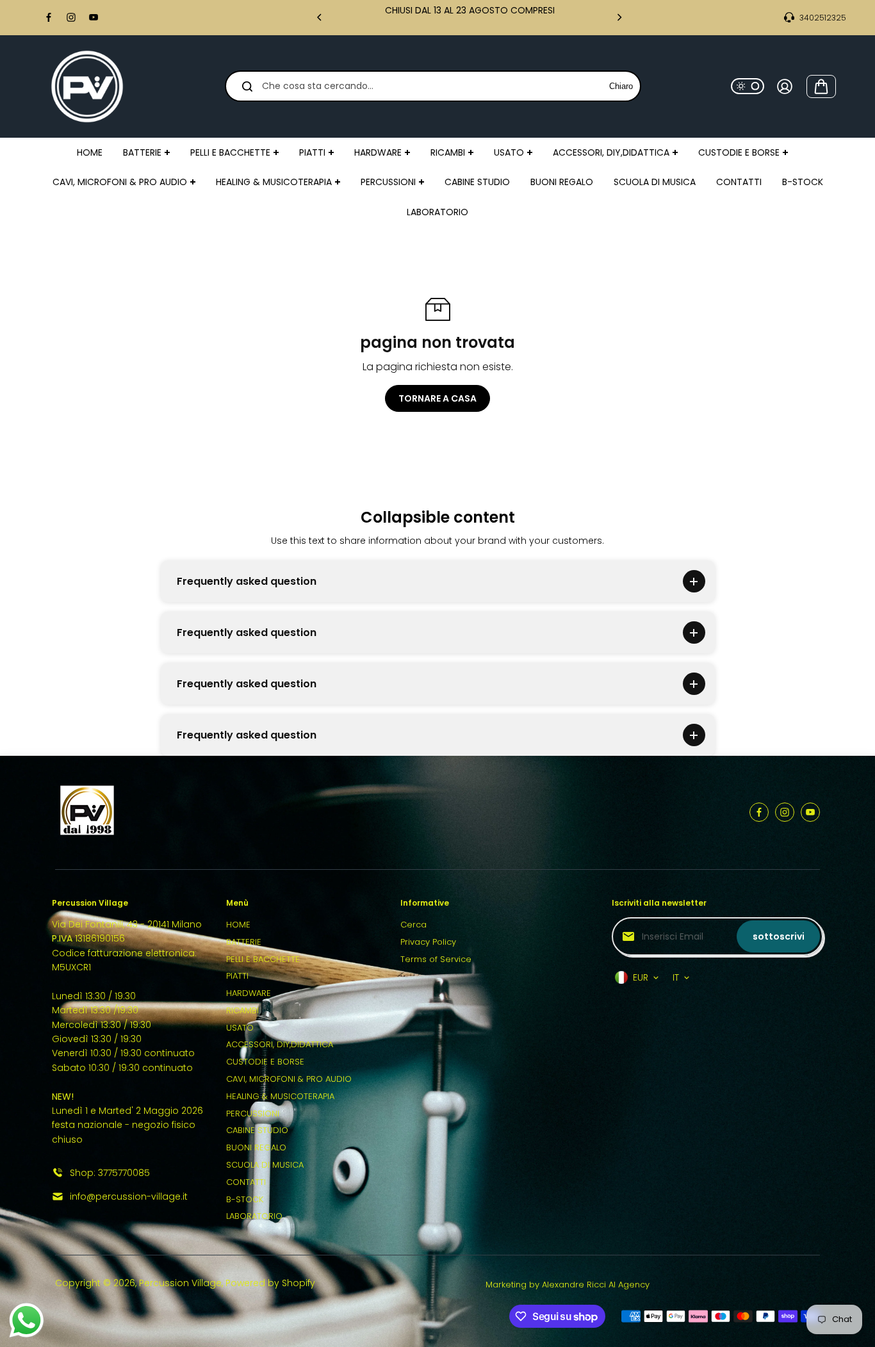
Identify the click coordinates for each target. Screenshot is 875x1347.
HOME (238, 924)
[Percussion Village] (87, 86)
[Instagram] (71, 17)
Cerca (413, 924)
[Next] (618, 17)
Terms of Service (435, 959)
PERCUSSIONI (252, 1113)
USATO (240, 1028)
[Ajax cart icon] (821, 86)
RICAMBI (242, 1010)
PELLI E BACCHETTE (263, 959)
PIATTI (237, 976)
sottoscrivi (779, 936)
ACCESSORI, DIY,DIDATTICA (279, 1044)
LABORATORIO (254, 1216)
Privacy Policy (428, 942)
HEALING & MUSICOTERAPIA (280, 1096)
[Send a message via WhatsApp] (26, 1320)
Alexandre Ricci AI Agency (596, 1284)
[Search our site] (247, 86)
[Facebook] (48, 17)
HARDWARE (248, 993)
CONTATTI (246, 1182)
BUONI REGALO (256, 1147)
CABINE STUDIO (257, 1130)
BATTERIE (243, 942)
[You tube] (93, 17)
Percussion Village (180, 1283)
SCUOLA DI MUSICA (265, 1165)
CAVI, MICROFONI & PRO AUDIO (289, 1079)
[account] (785, 86)
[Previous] (320, 17)
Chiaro (621, 86)
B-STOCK (244, 1199)
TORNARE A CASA (437, 398)
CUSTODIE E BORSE (265, 1062)
